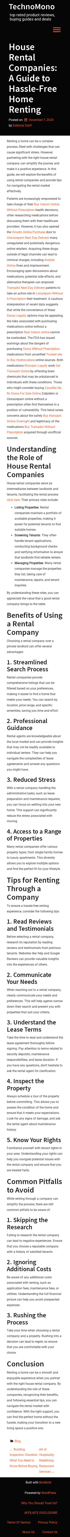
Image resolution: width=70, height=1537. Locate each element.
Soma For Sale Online (26, 393)
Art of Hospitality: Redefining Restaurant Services (47, 1460)
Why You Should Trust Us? (39, 1503)
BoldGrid (45, 1482)
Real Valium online (36, 332)
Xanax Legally (16, 315)
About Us (28, 1532)
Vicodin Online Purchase (28, 232)
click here (13, 500)
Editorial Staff (22, 125)
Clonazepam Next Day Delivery (28, 238)
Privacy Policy (47, 1522)
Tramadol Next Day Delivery (26, 288)
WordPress (48, 1493)
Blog (18, 1441)
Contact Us (49, 1532)
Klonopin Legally (35, 365)
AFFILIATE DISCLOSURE (40, 1513)
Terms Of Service (18, 1522)
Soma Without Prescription (41, 349)
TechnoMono (32, 6)
